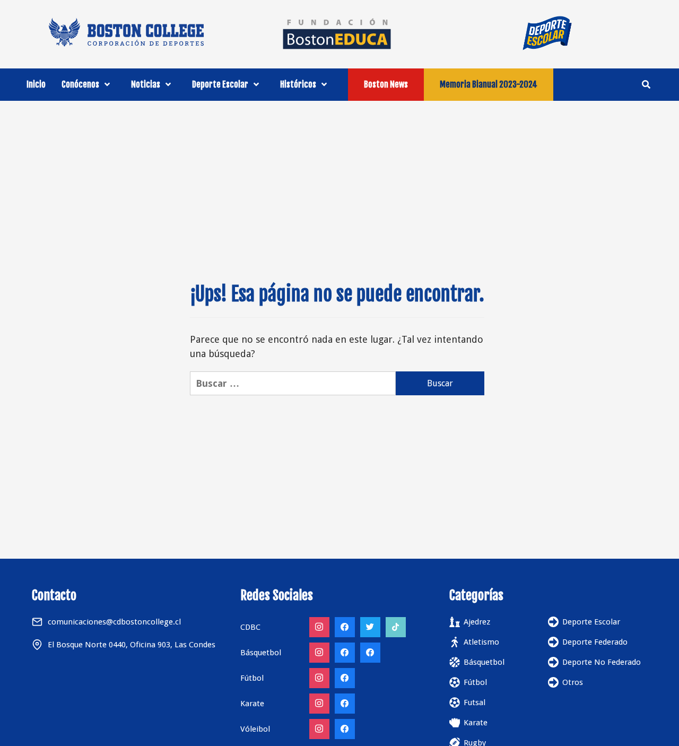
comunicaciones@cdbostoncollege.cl (114, 622)
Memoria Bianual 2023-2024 (488, 84)
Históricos (298, 84)
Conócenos (80, 84)
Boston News (386, 84)
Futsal (474, 702)
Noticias (145, 84)
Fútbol (475, 682)
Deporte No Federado (601, 662)
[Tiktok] (395, 627)
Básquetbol (484, 662)
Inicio (36, 84)
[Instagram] (319, 627)
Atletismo (481, 642)
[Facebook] (345, 627)
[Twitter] (370, 627)
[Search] (645, 84)
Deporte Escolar (220, 84)
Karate (476, 722)
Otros (572, 682)
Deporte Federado (595, 642)
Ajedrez (477, 622)
